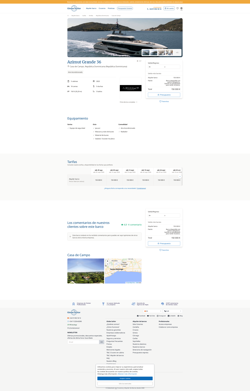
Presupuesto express (140, 352)
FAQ (108, 358)
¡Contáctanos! (141, 188)
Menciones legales (113, 350)
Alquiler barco (75, 15)
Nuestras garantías (114, 330)
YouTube (152, 316)
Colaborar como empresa (168, 327)
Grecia (135, 333)
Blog (181, 316)
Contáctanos (111, 364)
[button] (91, 8)
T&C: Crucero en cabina (115, 352)
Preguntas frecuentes (115, 341)
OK (101, 342)
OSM (137, 282)
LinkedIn (173, 316)
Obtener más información (127, 374)
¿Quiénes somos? (113, 324)
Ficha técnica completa (127, 102)
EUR (167, 311)
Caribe (84, 15)
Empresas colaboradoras (116, 333)
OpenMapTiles (131, 282)
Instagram (162, 316)
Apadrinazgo (111, 335)
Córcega (136, 335)
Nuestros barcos (139, 347)
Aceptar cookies (125, 378)
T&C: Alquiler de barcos (115, 355)
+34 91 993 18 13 (75, 318)
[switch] (164, 101)
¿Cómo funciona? (113, 327)
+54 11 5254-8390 (75, 321)
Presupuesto (165, 95)
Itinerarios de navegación (142, 350)
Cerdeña (136, 327)
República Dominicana (102, 15)
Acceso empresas (165, 324)
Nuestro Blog (111, 361)
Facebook (142, 316)
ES (147, 311)
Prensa (109, 344)
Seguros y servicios (114, 338)
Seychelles (136, 341)
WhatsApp (73, 325)
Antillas (91, 15)
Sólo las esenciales (125, 384)
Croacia (135, 330)
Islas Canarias (138, 324)
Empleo (109, 347)
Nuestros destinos (139, 344)
